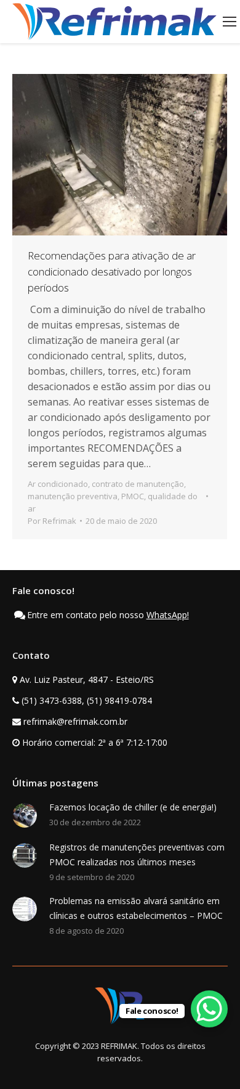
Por (52, 520)
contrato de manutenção (138, 483)
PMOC (132, 496)
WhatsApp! (167, 615)
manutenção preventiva (73, 496)
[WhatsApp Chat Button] (209, 1008)
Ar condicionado (58, 483)
